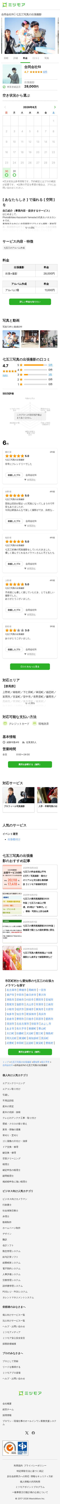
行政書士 (7, 1204)
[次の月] (54, 107)
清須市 (10, 1023)
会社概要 (7, 1403)
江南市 (49, 1004)
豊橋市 (23, 989)
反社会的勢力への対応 (18, 1476)
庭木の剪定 (8, 1106)
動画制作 (7, 1222)
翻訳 (5, 1239)
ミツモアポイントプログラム (30, 1486)
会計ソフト (8, 1245)
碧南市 (20, 999)
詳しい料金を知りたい (30, 302)
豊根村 (49, 1043)
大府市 (49, 1009)
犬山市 (30, 1004)
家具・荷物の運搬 (11, 1129)
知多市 (10, 1014)
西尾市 (10, 1004)
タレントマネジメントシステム (18, 1297)
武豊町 (10, 1043)
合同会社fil (8, 1065)
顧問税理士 (8, 1175)
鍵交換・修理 (9, 1152)
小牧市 (10, 1009)
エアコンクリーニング (14, 1083)
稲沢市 (20, 1009)
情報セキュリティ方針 (42, 1476)
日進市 (30, 1018)
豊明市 (20, 1018)
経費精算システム (11, 1262)
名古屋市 (12, 989)
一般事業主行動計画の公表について (30, 1492)
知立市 (20, 1014)
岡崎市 (32, 989)
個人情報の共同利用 (30, 1481)
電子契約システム (11, 1268)
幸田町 (20, 1043)
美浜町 (45, 1038)
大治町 (30, 1033)
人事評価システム (11, 1274)
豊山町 (42, 1028)
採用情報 (7, 1415)
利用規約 (18, 1465)
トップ (6, 1062)
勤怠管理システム (11, 1251)
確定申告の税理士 (11, 1170)
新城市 (30, 1009)
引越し (6, 1094)
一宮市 (42, 989)
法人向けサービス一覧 (14, 1320)
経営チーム (8, 1409)
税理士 (6, 1164)
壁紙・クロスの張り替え (15, 1123)
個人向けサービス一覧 (14, 1314)
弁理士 (6, 1216)
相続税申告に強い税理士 (15, 1181)
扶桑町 (20, 1033)
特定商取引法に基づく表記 (30, 1471)
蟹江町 (40, 1033)
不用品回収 (8, 1100)
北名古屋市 (22, 1023)
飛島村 (49, 1033)
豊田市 (40, 999)
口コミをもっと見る (30, 666)
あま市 (10, 1028)
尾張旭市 (31, 1014)
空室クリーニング (11, 1158)
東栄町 (40, 1043)
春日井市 (31, 994)
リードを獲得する (11, 1366)
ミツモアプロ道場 (11, 1372)
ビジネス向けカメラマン (15, 1199)
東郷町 (32, 1028)
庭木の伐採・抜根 (11, 1112)
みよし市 (46, 1023)
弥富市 (35, 1023)
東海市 (40, 1009)
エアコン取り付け (11, 1089)
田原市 (40, 1018)
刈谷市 (30, 999)
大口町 (10, 1033)
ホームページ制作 (11, 1227)
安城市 (49, 999)
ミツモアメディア (11, 1332)
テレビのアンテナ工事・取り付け (19, 1117)
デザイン (7, 1233)
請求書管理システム (13, 1285)
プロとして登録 (10, 1361)
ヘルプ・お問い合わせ (14, 1326)
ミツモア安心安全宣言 (14, 1338)
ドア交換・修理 (10, 1146)
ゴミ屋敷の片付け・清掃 (15, 1141)
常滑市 (40, 1004)
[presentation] (6, 58)
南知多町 (34, 1038)
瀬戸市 (10, 994)
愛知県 (36, 1062)
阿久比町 (12, 1038)
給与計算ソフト (10, 1256)
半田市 (20, 994)
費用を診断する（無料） (30, 764)
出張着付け (14, 839)
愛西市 (49, 1018)
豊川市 (42, 994)
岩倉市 (10, 1018)
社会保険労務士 (10, 1210)
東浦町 (23, 1038)
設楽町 (30, 1043)
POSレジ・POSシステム (15, 1291)
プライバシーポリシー (35, 1465)
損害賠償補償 (9, 1343)
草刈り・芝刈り (10, 1135)
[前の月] (5, 107)
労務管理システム (11, 1280)
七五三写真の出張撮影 (21, 1062)
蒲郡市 (20, 1004)
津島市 (10, 999)
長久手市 (21, 1028)
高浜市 (42, 1014)
